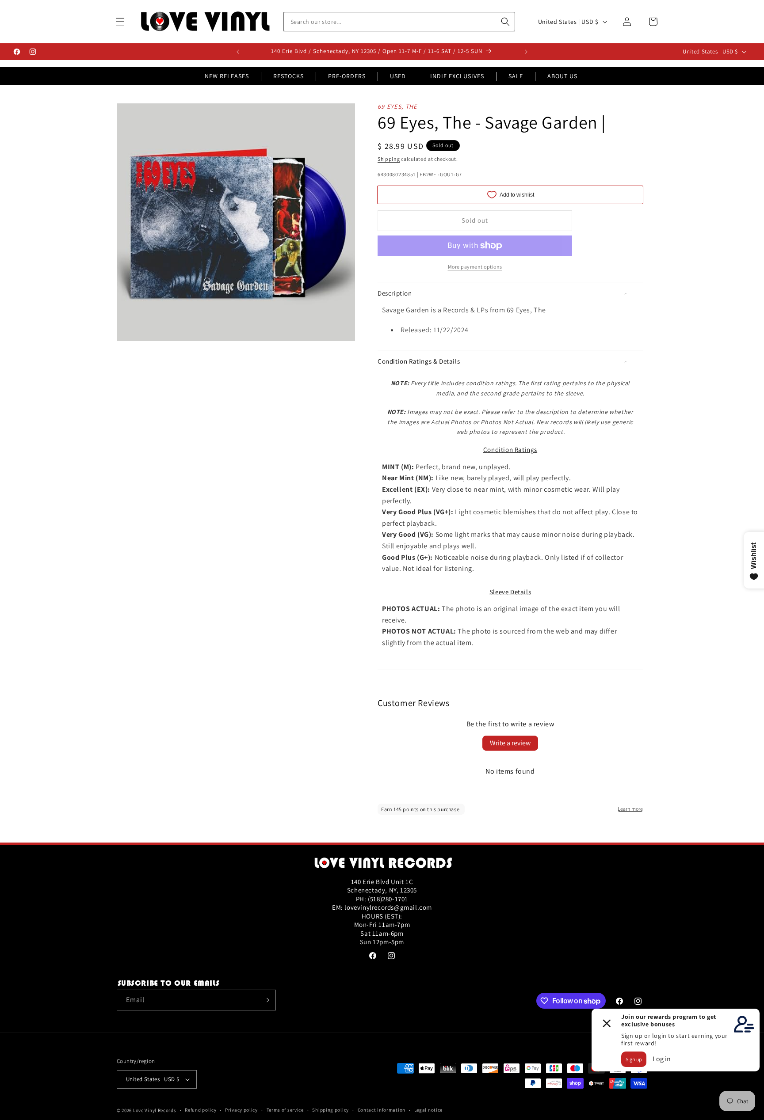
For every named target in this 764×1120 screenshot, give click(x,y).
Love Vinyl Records (154, 1110)
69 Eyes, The (397, 106)
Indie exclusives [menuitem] (457, 76)
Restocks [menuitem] (288, 76)
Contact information (381, 1110)
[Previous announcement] (238, 51)
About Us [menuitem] (562, 76)
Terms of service (285, 1110)
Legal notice (428, 1110)
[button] (120, 21)
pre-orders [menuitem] (347, 76)
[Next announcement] (526, 51)
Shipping (389, 159)
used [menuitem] (398, 76)
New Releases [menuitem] (227, 76)
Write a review (510, 743)
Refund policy (200, 1110)
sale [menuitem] (515, 76)
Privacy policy (241, 1110)
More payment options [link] (475, 266)
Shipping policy (330, 1110)
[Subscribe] (265, 1000)
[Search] (505, 22)
